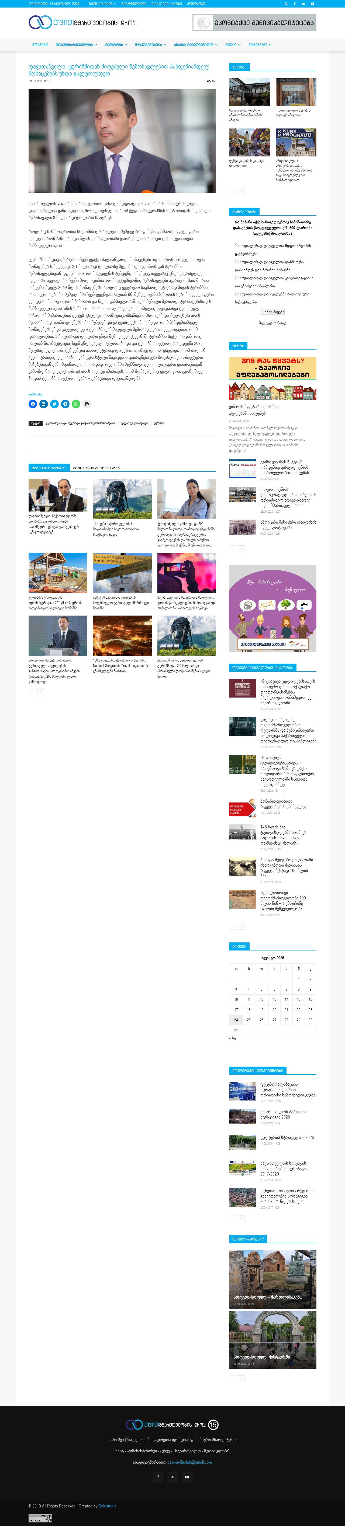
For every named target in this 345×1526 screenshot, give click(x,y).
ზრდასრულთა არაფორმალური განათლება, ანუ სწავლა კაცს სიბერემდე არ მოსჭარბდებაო (294, 170)
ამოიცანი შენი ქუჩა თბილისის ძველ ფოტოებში (288, 525)
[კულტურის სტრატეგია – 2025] (242, 1142)
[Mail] (303, 4)
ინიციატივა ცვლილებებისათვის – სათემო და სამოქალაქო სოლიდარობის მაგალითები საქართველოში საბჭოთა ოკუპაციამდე (287, 771)
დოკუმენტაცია (148, 45)
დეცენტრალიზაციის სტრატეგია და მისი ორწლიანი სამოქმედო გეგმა (287, 1089)
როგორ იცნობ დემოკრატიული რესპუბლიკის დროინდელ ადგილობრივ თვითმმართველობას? (288, 498)
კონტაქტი (196, 4)
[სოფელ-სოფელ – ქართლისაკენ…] (272, 1279)
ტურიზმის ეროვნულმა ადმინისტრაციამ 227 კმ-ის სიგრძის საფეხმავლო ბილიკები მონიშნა (55, 603)
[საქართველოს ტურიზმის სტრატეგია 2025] (242, 1116)
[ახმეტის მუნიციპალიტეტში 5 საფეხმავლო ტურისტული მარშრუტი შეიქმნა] (122, 573)
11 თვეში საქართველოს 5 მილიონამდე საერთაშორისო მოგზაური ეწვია (116, 529)
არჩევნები (258, 45)
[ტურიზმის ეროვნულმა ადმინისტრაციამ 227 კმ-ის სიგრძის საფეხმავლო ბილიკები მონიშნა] (58, 573)
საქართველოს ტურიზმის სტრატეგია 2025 (283, 1114)
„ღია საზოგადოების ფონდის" (161, 1440)
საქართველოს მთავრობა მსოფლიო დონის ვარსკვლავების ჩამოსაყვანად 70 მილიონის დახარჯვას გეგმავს (186, 603)
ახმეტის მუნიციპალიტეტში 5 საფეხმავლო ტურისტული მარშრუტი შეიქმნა (121, 603)
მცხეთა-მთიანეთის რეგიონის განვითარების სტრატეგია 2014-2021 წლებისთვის (288, 1196)
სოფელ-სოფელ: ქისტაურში (262, 1357)
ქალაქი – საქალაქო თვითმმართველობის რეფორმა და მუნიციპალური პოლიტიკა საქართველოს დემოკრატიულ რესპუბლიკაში (288, 730)
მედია (231, 45)
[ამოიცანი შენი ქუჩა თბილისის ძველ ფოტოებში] (242, 527)
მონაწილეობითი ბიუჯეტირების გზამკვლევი (284, 804)
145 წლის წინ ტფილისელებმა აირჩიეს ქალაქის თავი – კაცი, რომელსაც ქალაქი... (283, 835)
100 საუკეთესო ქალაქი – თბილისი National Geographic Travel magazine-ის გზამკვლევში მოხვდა (120, 666)
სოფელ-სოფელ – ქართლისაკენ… (268, 1297)
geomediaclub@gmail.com (189, 1462)
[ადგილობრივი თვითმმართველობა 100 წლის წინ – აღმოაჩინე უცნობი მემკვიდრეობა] (242, 899)
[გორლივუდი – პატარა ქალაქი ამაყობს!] (296, 92)
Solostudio (107, 1506)
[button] (286, 4)
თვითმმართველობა (74, 45)
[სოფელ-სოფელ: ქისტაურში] (272, 1339)
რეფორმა (114, 45)
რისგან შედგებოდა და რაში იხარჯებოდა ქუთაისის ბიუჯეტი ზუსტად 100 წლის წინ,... (286, 868)
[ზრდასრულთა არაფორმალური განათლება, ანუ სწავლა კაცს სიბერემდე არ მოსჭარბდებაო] (296, 142)
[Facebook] (295, 4)
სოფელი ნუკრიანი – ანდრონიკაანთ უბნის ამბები (245, 115)
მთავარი (40, 45)
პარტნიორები (133, 4)
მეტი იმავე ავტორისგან (96, 468)
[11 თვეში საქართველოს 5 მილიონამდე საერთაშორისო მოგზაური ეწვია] (122, 499)
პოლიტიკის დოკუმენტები (257, 1070)
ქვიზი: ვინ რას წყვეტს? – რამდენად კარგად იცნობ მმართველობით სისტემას (284, 467)
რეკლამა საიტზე (166, 4)
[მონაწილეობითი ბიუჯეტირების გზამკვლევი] (242, 808)
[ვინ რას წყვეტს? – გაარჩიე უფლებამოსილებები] (272, 378)
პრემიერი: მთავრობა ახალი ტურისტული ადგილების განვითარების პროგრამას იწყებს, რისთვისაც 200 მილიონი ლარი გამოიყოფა (55, 671)
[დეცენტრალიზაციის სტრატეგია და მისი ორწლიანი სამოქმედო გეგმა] (242, 1091)
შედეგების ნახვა (273, 323)
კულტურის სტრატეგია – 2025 (287, 1138)
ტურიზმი (159, 423)
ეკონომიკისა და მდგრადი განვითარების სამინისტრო (80, 423)
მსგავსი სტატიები (49, 468)
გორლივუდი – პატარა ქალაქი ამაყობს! (293, 113)
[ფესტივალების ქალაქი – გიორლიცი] (249, 142)
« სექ (233, 1038)
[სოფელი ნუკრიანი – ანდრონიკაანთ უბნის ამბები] (249, 92)
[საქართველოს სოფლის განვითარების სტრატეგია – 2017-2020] (242, 1168)
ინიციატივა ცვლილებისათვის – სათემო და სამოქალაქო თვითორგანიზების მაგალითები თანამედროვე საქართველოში (287, 692)
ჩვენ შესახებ (100, 4)
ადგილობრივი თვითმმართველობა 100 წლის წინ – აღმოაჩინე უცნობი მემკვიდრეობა (283, 901)
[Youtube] (312, 4)
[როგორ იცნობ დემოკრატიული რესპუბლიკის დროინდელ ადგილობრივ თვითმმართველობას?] (242, 494)
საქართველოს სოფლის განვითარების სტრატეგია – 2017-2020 (285, 1168)
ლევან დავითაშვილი (134, 423)
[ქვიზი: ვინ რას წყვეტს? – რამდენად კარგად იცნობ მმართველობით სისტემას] (242, 468)
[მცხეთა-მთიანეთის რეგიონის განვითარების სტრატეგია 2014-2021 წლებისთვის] (242, 1197)
